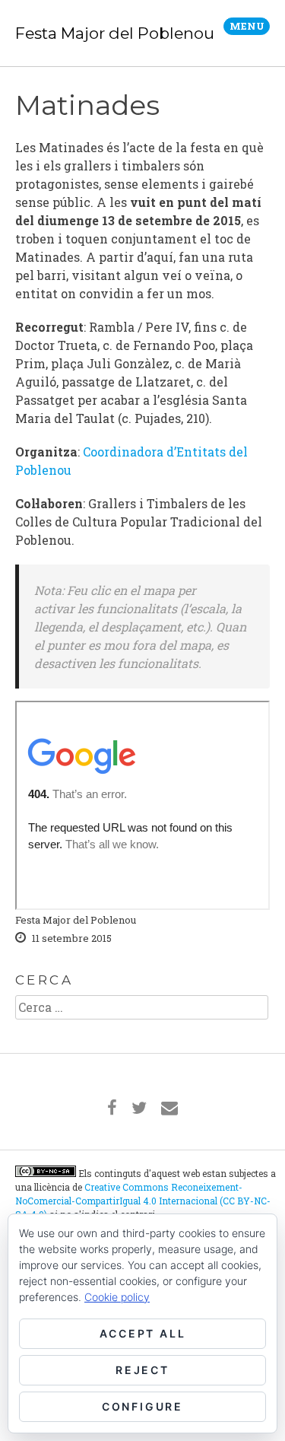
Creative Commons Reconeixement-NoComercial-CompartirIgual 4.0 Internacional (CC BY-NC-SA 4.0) (143, 1200)
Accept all (143, 1333)
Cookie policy (117, 1296)
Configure (142, 1406)
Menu (247, 26)
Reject (142, 1369)
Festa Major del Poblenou (114, 33)
